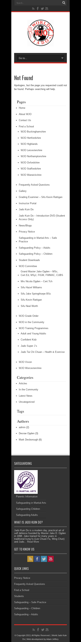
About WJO (25, 114)
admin (22, 427)
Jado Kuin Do (26, 209)
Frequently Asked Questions (34, 184)
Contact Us (25, 120)
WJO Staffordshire (31, 168)
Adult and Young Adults (33, 333)
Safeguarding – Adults (26, 614)
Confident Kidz (29, 339)
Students (19, 596)
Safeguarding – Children (27, 608)
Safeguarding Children (28, 508)
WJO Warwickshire (31, 174)
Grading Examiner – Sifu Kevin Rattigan (40, 197)
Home (22, 107)
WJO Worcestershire (30, 368)
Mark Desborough (28, 439)
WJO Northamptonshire (33, 156)
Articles (23, 383)
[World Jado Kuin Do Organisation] (40, 43)
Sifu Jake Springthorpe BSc (36, 293)
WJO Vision (25, 362)
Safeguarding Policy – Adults (34, 247)
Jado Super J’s (29, 345)
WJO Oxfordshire (30, 162)
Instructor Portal (27, 203)
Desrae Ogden (26, 433)
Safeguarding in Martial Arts (31, 502)
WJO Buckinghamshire (33, 131)
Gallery (23, 191)
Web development (35, 639)
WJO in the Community (31, 322)
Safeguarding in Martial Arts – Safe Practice (38, 239)
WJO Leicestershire (31, 150)
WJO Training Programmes (33, 328)
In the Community (28, 389)
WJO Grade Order (28, 315)
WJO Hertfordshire (31, 137)
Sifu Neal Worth (29, 306)
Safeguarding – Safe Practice (30, 602)
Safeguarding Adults (27, 515)
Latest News (25, 395)
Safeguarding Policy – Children (35, 253)
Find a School (26, 126)
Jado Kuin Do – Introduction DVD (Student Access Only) (42, 217)
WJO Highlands (29, 144)
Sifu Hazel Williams (31, 287)
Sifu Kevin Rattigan (31, 299)
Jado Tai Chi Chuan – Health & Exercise (43, 352)
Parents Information (26, 496)
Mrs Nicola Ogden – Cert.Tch (36, 281)
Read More (33, 541)
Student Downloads (29, 260)
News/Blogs (25, 225)
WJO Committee (28, 266)
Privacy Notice (27, 231)
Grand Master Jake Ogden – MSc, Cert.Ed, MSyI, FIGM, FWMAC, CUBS (42, 273)
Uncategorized (26, 401)
